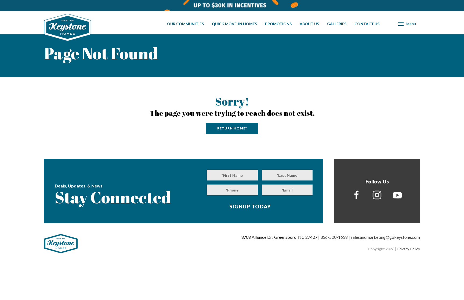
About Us (309, 23)
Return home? (232, 128)
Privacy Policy (408, 249)
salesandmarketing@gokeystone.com (385, 237)
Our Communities (185, 23)
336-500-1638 (334, 237)
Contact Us (366, 23)
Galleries (336, 23)
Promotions (278, 23)
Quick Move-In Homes (234, 23)
